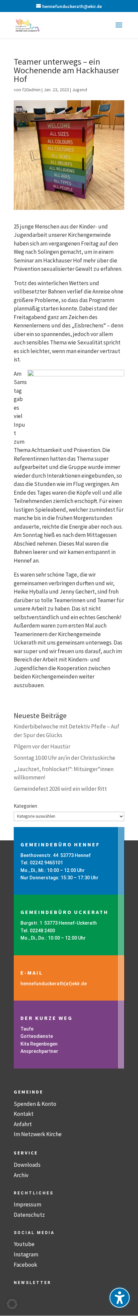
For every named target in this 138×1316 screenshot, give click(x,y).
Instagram (26, 1254)
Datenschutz (29, 1214)
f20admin (31, 90)
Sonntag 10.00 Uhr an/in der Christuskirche (64, 757)
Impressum (27, 1204)
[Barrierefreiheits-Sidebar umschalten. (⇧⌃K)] (120, 1298)
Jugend (79, 90)
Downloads (27, 1164)
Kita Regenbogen (39, 1044)
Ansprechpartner (39, 1051)
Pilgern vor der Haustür (42, 746)
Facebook (25, 1264)
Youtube (24, 1244)
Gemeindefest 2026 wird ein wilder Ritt (60, 788)
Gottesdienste (36, 1036)
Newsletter (32, 1282)
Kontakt (23, 1113)
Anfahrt (23, 1124)
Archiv (21, 1175)
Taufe (26, 1029)
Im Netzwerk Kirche (38, 1134)
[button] (119, 29)
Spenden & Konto (35, 1103)
